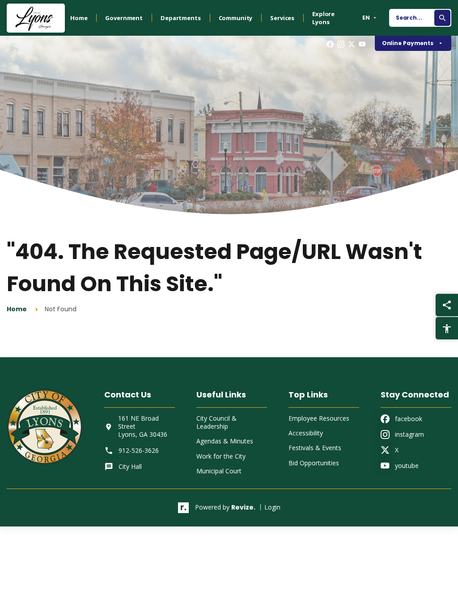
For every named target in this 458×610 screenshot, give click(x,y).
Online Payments (407, 43)
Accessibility (305, 433)
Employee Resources (318, 418)
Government (124, 18)
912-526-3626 (139, 450)
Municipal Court (219, 471)
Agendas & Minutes (224, 441)
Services (282, 18)
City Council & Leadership (216, 422)
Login (272, 507)
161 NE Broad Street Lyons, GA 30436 (142, 426)
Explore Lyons (323, 18)
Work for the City (221, 456)
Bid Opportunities (313, 463)
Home (78, 18)
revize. (243, 507)
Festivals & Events (314, 447)
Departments (180, 18)
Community (236, 18)
